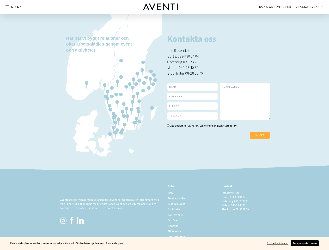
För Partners (175, 215)
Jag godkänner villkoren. (184, 126)
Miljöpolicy (174, 231)
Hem (171, 193)
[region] (164, 243)
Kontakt (173, 226)
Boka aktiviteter (275, 7)
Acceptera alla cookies (305, 243)
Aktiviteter (174, 209)
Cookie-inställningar (277, 243)
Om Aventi (174, 220)
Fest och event (176, 204)
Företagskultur (177, 198)
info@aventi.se (178, 50)
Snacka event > (310, 7)
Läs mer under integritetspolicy (217, 126)
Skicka (259, 135)
